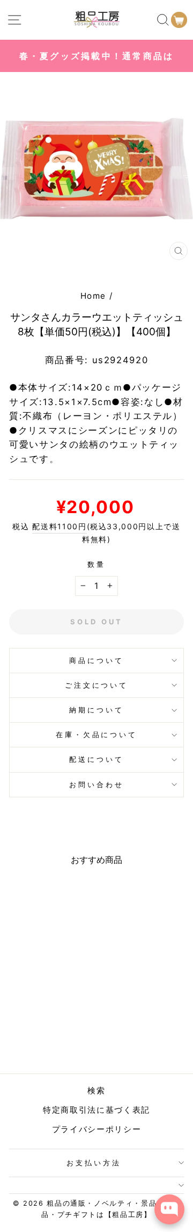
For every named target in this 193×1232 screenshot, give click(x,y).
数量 (96, 564)
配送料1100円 (59, 526)
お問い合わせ (96, 784)
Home (93, 296)
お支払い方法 (93, 1162)
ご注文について (97, 685)
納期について (96, 709)
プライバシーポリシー (97, 1129)
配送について (96, 759)
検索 (96, 1090)
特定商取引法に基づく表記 (96, 1110)
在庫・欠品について (97, 734)
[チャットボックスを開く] (169, 1209)
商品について (96, 660)
